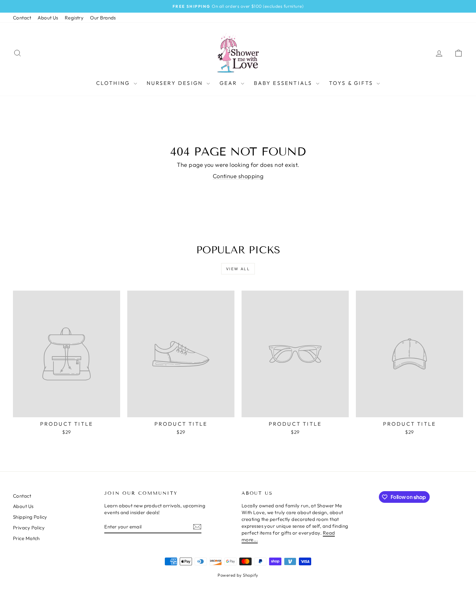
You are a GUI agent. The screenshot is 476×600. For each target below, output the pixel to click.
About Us (48, 18)
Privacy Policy (29, 528)
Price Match (26, 538)
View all (238, 268)
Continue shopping (238, 176)
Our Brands (103, 18)
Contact (22, 18)
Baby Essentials (284, 83)
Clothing (114, 83)
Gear (229, 83)
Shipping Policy (30, 517)
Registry (74, 18)
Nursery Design (176, 83)
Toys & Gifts (352, 83)
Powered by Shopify (238, 575)
